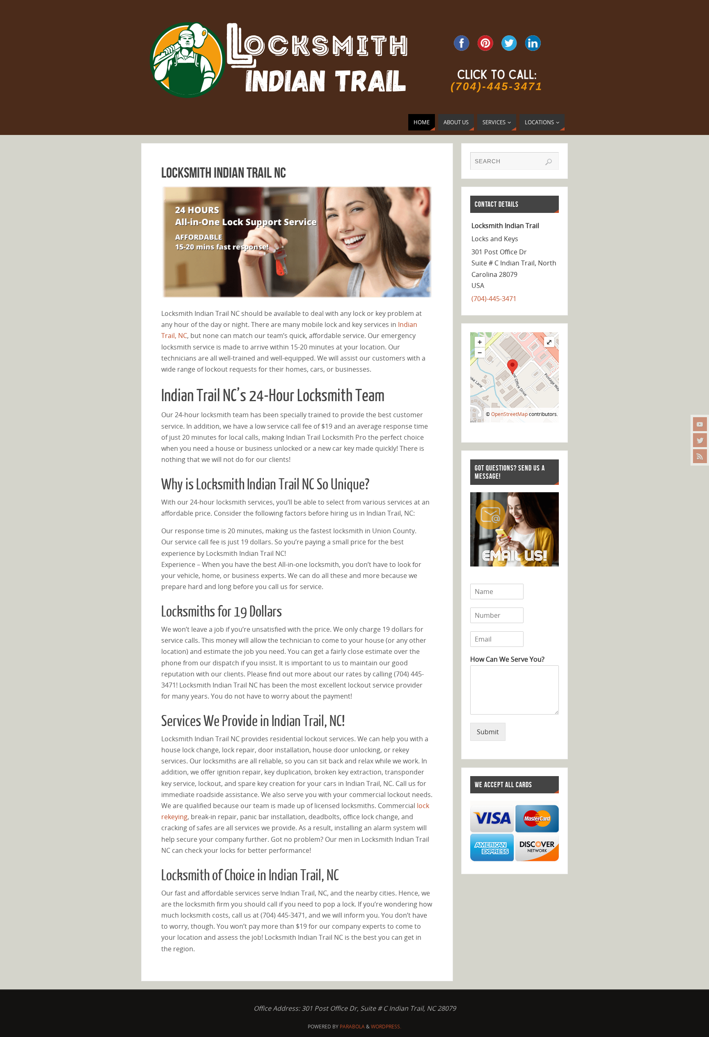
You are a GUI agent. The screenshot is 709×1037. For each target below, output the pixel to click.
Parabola (352, 1026)
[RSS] (700, 456)
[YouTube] (700, 424)
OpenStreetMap (509, 414)
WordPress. (386, 1026)
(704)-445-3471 (494, 298)
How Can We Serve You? (507, 659)
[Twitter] (700, 440)
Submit (488, 731)
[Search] (548, 162)
